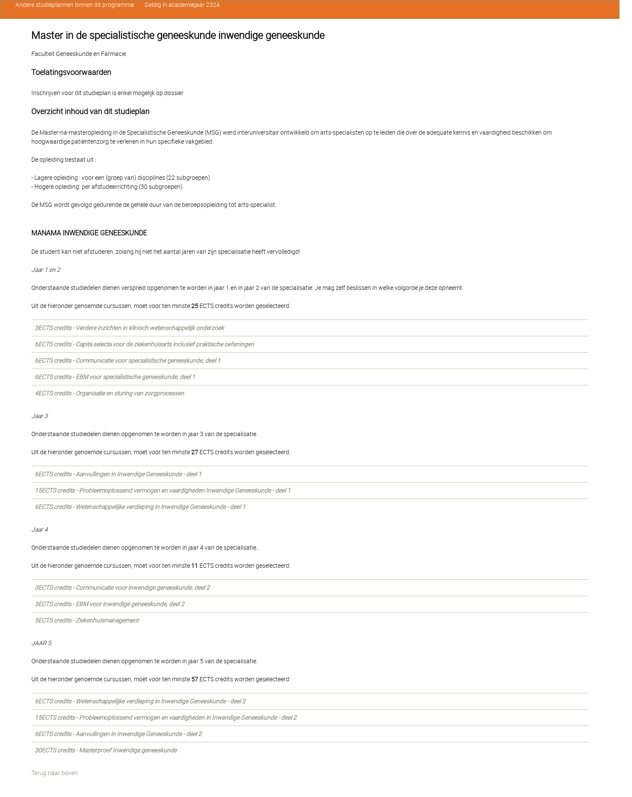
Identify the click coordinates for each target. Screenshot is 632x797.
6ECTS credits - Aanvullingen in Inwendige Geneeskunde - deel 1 (118, 474)
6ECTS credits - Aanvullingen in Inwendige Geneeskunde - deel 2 (118, 733)
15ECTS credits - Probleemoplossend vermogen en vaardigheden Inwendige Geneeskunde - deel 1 (163, 490)
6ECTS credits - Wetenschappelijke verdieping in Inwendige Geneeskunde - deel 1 (140, 506)
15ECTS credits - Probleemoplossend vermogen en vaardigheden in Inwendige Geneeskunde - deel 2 (166, 717)
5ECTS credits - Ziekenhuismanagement (86, 620)
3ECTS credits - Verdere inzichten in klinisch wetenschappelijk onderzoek (129, 327)
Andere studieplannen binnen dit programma (74, 4)
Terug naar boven (54, 772)
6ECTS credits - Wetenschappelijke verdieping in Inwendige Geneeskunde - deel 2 (140, 701)
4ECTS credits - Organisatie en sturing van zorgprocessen (109, 393)
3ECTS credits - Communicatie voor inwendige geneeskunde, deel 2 (122, 587)
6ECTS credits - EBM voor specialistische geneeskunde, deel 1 (115, 376)
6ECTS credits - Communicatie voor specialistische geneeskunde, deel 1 (128, 360)
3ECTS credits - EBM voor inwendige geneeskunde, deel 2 (109, 603)
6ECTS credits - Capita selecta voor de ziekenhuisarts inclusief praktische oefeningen (144, 344)
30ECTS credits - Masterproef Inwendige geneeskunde (106, 750)
